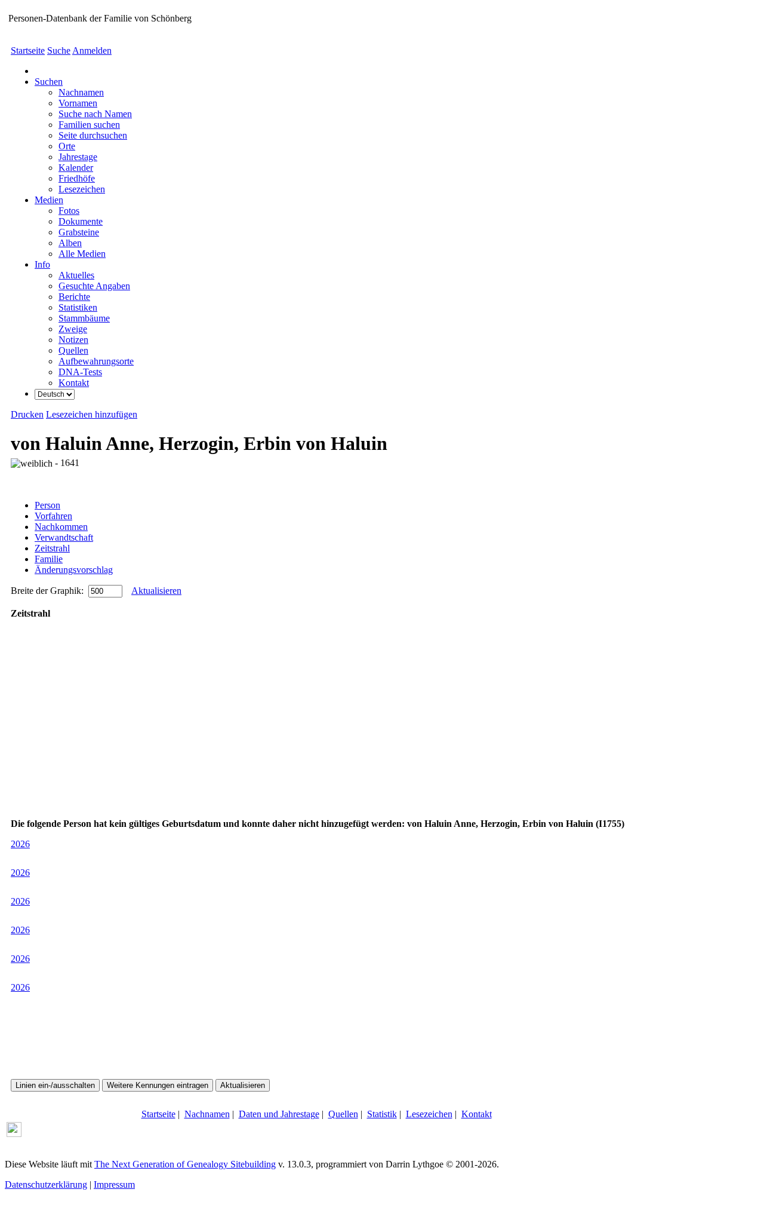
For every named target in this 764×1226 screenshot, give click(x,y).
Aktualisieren (156, 591)
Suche (58, 50)
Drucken (27, 414)
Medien (49, 200)
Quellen (343, 1114)
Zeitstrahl (52, 548)
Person (47, 505)
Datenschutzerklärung (46, 1184)
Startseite (28, 50)
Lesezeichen (429, 1114)
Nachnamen (207, 1114)
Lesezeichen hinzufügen (91, 414)
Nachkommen (61, 527)
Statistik (382, 1114)
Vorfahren (53, 516)
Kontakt (476, 1114)
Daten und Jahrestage (279, 1114)
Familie (49, 559)
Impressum (114, 1184)
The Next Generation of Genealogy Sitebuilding (185, 1164)
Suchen (49, 81)
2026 (20, 844)
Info (42, 264)
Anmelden (92, 50)
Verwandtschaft (64, 537)
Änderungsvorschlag (74, 570)
